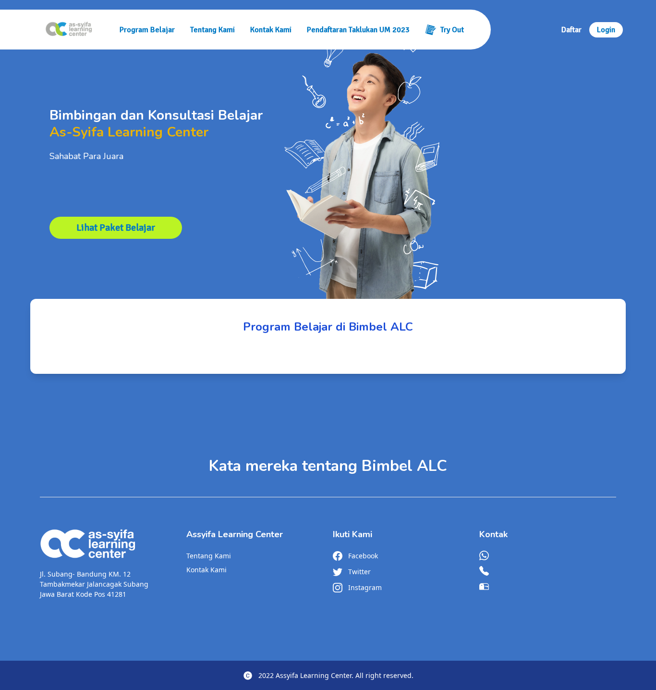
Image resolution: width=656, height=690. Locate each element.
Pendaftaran (358, 30)
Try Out (452, 30)
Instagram (365, 587)
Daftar (571, 30)
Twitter (359, 571)
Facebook (363, 555)
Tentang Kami (212, 30)
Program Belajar (147, 30)
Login (606, 30)
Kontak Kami (271, 30)
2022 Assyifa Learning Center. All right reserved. (335, 675)
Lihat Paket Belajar (115, 228)
